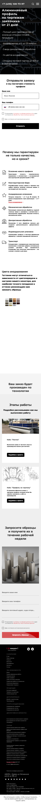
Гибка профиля (11, 677)
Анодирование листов (12, 708)
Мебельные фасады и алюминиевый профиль (16, 736)
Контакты (9, 665)
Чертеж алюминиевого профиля (15, 748)
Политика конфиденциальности (15, 771)
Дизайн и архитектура (12, 699)
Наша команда (10, 658)
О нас (8, 656)
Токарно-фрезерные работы (14, 674)
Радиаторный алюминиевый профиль (17, 752)
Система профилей (12, 690)
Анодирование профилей (13, 706)
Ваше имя (6, 91)
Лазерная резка (11, 676)
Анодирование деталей (13, 710)
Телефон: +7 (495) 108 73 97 (13, 762)
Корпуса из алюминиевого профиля (16, 757)
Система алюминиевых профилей (15, 734)
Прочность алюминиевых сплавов (16, 759)
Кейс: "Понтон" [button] (13, 440)
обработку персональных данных (23, 115)
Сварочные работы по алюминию (15, 681)
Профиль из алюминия (13, 739)
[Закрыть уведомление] (40, 796)
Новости (9, 660)
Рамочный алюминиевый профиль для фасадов (17, 730)
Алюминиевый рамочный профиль (16, 727)
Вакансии (9, 661)
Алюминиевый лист (12, 694)
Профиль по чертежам (12, 692)
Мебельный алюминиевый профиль (16, 732)
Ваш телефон (7, 102)
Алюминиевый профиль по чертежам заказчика (16, 741)
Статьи (8, 667)
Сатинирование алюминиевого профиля (17, 719)
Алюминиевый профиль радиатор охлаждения (15, 746)
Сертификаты (10, 663)
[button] (33, 4)
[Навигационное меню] (37, 4)
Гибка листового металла (13, 679)
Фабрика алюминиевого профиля (15, 753)
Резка (8, 672)
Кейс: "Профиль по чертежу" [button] (19, 488)
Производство (10, 701)
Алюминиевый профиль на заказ (15, 750)
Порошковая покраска (12, 685)
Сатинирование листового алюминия (16, 720)
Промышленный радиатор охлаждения (17, 755)
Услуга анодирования (15, 202)
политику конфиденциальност (23, 113)
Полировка (9, 722)
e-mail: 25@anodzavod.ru (13, 764)
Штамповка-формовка (12, 683)
